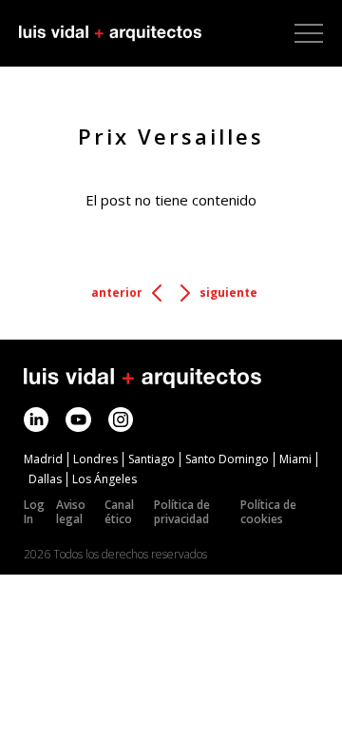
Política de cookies (268, 512)
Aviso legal (71, 512)
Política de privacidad (182, 512)
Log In (34, 512)
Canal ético (119, 512)
